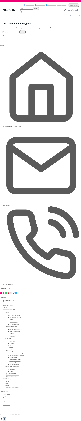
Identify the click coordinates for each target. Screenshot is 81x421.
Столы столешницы (11, 373)
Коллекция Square (14, 364)
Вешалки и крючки (14, 324)
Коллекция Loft (13, 357)
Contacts (5, 397)
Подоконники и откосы (33, 14)
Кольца (11, 371)
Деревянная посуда (11, 326)
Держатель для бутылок (15, 334)
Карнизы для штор (46, 14)
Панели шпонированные (12, 375)
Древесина (6, 378)
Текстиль (8, 338)
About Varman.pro (7, 394)
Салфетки (12, 341)
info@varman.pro (7, 205)
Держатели (12, 369)
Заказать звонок (74, 5)
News (4, 396)
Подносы (11, 333)
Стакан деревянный (14, 331)
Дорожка (11, 343)
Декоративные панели (18, 14)
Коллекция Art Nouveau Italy (16, 355)
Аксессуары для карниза (12, 366)
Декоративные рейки (5, 14)
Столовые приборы (14, 329)
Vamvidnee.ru (6, 405)
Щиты (7, 383)
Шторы (11, 347)
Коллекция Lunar (13, 362)
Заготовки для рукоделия (12, 387)
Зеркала (11, 321)
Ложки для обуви (13, 322)
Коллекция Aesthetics (14, 361)
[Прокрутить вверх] (1, 419)
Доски (7, 385)
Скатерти (11, 345)
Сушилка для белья (14, 315)
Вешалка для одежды (15, 317)
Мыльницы (12, 336)
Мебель (8, 312)
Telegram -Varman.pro (44, 1)
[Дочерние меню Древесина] (76, 15)
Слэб (7, 381)
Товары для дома (7, 309)
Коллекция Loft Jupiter (15, 359)
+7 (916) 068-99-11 (30, 5)
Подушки (11, 348)
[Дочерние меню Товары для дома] (65, 15)
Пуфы (11, 319)
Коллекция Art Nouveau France (17, 353)
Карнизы (8, 350)
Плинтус (56, 14)
